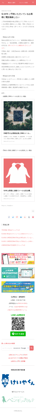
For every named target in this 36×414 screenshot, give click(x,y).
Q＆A (25, 355)
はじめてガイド (13, 358)
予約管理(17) (10, 205)
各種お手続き (24, 358)
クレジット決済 (23, 2)
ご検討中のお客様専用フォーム (17, 310)
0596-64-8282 (22, 303)
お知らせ (11, 355)
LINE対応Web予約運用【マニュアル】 (14, 245)
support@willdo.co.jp (20, 307)
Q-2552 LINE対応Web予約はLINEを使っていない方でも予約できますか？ (18, 237)
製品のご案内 (11, 2)
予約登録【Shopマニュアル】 (11, 230)
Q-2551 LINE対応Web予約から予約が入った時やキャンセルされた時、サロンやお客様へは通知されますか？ (18, 241)
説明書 (23, 361)
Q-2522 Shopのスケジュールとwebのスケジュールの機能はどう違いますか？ (18, 234)
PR (19, 361)
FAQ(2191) (4, 205)
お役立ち (13, 361)
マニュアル (19, 355)
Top (3, 2)
